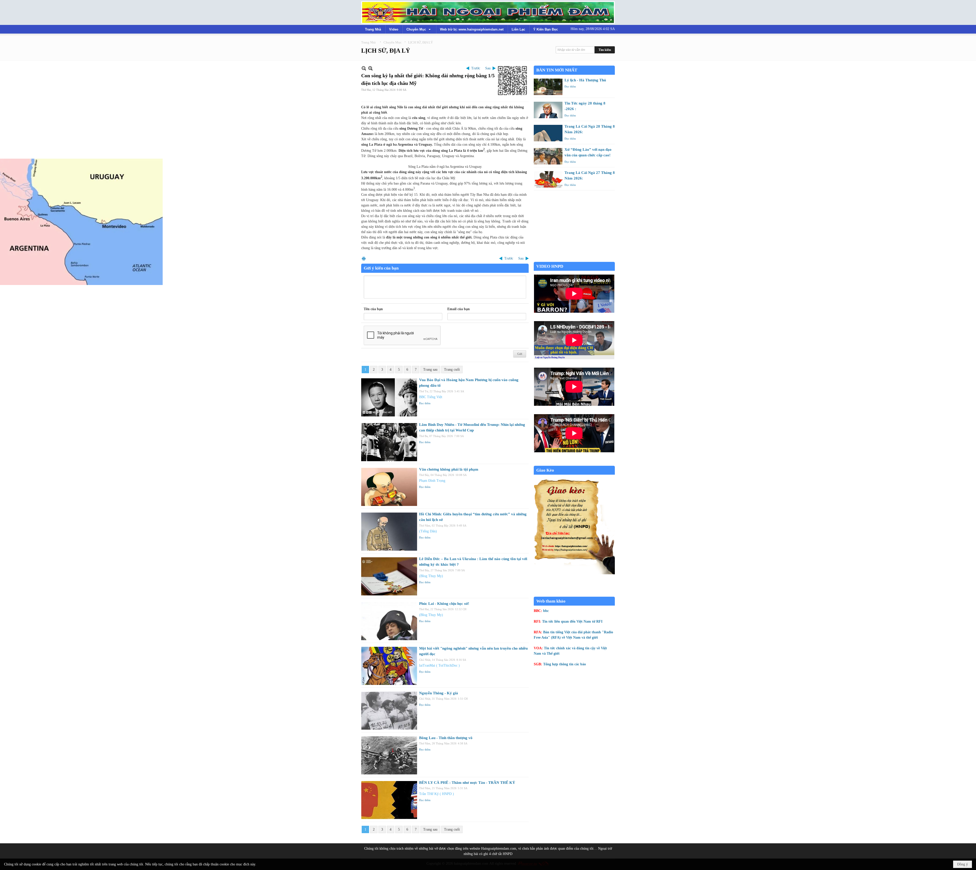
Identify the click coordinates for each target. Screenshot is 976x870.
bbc (546, 611)
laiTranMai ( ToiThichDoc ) (439, 665)
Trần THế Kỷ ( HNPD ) (436, 794)
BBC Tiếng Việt (430, 397)
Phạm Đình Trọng (432, 481)
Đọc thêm (425, 403)
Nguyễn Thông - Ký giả (438, 693)
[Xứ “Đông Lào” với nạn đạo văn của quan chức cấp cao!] (548, 156)
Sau (488, 68)
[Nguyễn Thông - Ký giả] (389, 711)
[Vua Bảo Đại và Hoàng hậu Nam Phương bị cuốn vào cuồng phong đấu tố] (389, 397)
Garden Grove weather (574, 259)
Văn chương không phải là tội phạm (448, 469)
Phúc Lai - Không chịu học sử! (444, 604)
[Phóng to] (370, 68)
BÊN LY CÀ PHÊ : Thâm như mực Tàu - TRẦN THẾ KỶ (467, 783)
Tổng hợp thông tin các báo (564, 664)
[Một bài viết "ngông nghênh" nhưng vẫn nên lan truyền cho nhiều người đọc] (389, 666)
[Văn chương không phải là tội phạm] (389, 487)
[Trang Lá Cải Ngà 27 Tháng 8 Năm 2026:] (548, 179)
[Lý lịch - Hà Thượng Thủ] (548, 87)
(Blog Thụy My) (431, 576)
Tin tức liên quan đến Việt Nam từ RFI (572, 621)
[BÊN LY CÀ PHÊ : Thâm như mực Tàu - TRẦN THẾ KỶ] (389, 800)
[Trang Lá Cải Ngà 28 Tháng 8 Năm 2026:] (548, 133)
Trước (475, 68)
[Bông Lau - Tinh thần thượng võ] (389, 755)
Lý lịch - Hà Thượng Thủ (585, 80)
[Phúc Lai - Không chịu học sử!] (389, 621)
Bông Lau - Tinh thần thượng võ (445, 738)
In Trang (363, 258)
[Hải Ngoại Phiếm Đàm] (488, 12)
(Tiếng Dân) (428, 531)
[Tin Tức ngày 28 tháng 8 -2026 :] (548, 110)
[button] (419, 29)
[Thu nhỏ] (364, 68)
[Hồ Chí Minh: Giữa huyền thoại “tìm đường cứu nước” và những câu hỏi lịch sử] (389, 532)
